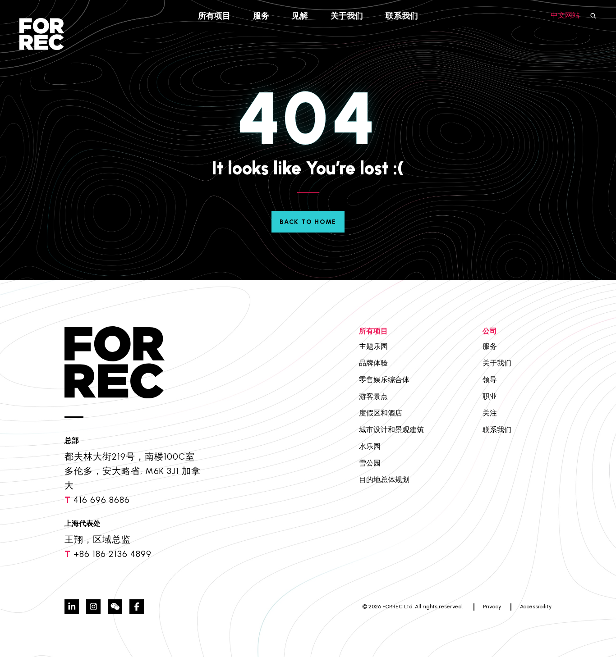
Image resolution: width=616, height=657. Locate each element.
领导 (490, 379)
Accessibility (536, 606)
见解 (300, 16)
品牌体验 (373, 363)
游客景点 (373, 396)
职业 (490, 396)
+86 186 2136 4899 (113, 553)
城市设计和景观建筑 (391, 429)
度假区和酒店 (380, 413)
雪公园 (370, 463)
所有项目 (214, 16)
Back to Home (308, 222)
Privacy (492, 606)
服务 (261, 16)
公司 (490, 331)
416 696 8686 (102, 499)
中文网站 (565, 15)
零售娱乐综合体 (384, 379)
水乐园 (370, 446)
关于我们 (347, 16)
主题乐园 (373, 346)
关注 (490, 413)
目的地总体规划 (384, 479)
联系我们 (402, 16)
